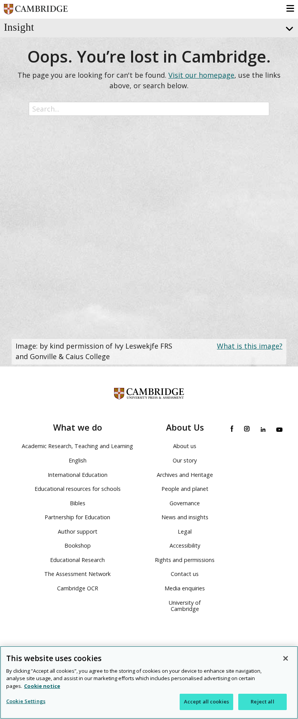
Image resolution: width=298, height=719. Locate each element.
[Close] (285, 658)
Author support (77, 531)
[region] (149, 682)
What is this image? (249, 346)
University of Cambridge (185, 606)
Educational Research (77, 560)
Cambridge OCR (77, 588)
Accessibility (185, 545)
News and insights (184, 517)
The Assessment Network (77, 574)
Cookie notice (42, 685)
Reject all (262, 701)
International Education (77, 474)
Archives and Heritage (185, 474)
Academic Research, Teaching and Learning (77, 446)
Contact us (185, 574)
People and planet (184, 488)
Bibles (77, 503)
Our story (185, 460)
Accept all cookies (206, 701)
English (78, 460)
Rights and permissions (185, 560)
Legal (185, 531)
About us (184, 446)
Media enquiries (185, 588)
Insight (19, 27)
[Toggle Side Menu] (288, 29)
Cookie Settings (25, 701)
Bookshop (77, 545)
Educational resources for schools (78, 488)
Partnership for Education (77, 517)
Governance (185, 503)
